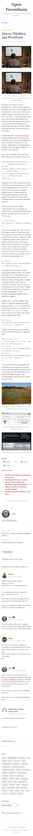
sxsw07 (5, 790)
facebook (5, 776)
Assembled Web (12, 758)
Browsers (17, 761)
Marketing (24, 778)
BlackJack (22, 758)
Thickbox (16, 501)
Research (24, 784)
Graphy (25, 830)
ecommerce (12, 772)
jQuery (10, 501)
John (10, 617)
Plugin (18, 784)
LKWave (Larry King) (15, 559)
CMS (23, 761)
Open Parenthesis (16, 7)
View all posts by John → (10, 520)
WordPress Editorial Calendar (12, 543)
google (12, 778)
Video (27, 790)
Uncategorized (7, 30)
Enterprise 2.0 (22, 772)
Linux (17, 778)
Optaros (5, 784)
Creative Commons (8, 770)
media (4, 781)
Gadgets (5, 778)
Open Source (22, 781)
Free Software (19, 776)
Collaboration (7, 764)
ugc (23, 790)
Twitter (17, 790)
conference (6, 767)
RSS (4, 787)
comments (16, 764)
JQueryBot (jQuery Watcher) (18, 567)
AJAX (4, 758)
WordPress (23, 501)
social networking (21, 787)
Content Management (17, 767)
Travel (11, 790)
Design (18, 770)
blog (28, 758)
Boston (10, 761)
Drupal (5, 772)
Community (24, 764)
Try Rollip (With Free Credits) (16, 480)
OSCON (12, 784)
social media (10, 787)
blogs (4, 761)
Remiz (28, 211)
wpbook (20, 793)
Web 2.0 (5, 793)
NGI (15, 781)
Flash (11, 776)
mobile (10, 781)
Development (26, 770)
